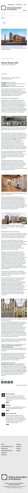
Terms (15, 483)
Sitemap (7, 483)
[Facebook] (8, 382)
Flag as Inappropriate (21, 385)
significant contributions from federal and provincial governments (11, 346)
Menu (25, 11)
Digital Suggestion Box (6, 450)
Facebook (18, 444)
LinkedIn (18, 448)
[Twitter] (5, 382)
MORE (7, 402)
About (2, 444)
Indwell (14, 138)
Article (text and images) (8, 64)
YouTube (18, 450)
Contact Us (4, 452)
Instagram (18, 446)
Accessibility (20, 483)
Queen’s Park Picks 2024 (7, 363)
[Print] (11, 382)
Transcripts (19, 4)
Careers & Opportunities (7, 446)
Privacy (11, 483)
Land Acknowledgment (14, 484)
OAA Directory (11, 4)
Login (24, 4)
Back (4, 22)
